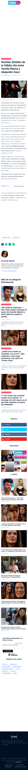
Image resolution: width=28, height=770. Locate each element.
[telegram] (9, 244)
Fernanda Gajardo (7, 75)
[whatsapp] (13, 244)
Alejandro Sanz (5, 113)
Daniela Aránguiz (6, 673)
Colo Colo (4, 664)
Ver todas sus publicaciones (9, 271)
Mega (15, 673)
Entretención (7, 282)
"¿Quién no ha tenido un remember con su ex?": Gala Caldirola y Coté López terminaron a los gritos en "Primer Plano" (12, 356)
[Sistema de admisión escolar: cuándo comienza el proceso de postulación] (9, 461)
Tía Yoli (17, 668)
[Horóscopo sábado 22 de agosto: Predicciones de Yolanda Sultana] (14, 564)
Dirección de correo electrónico (11, 645)
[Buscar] (23, 2)
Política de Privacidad (20, 766)
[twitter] (6, 244)
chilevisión (5, 671)
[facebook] (2, 244)
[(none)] (4, 254)
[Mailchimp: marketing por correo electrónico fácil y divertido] (12, 655)
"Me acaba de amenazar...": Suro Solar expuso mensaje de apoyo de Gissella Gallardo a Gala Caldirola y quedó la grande (14, 312)
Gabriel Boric (13, 664)
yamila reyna (16, 237)
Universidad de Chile (7, 668)
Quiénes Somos (9, 765)
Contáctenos (8, 766)
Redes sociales (6, 666)
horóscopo (13, 671)
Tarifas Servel (19, 765)
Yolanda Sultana (17, 666)
